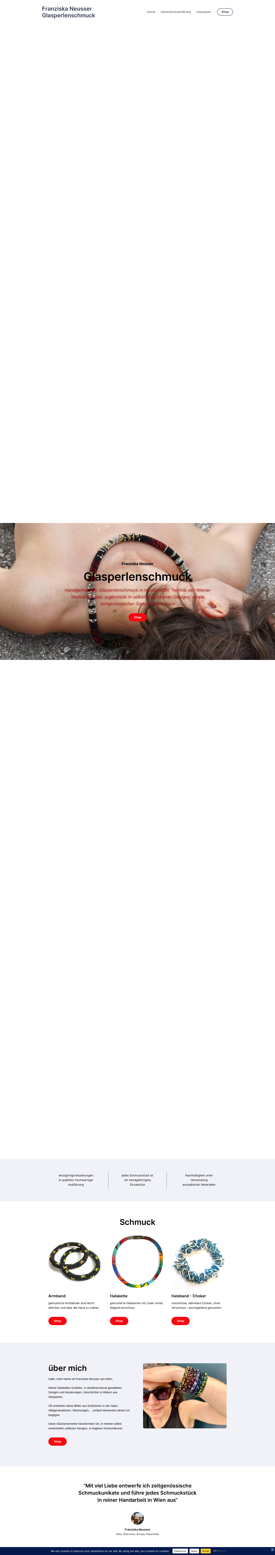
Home (151, 12)
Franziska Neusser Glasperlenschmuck (68, 12)
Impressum (203, 12)
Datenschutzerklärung (176, 12)
